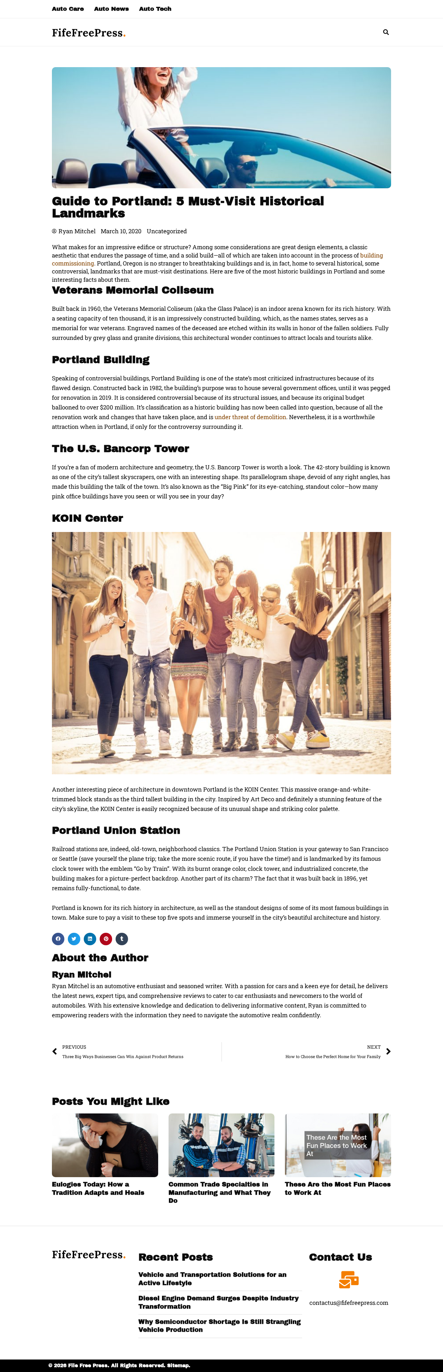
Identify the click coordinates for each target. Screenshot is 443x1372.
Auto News (111, 9)
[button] (386, 32)
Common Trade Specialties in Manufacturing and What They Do (220, 1192)
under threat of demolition (250, 417)
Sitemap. (178, 1365)
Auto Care (68, 9)
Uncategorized (167, 231)
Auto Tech (155, 9)
